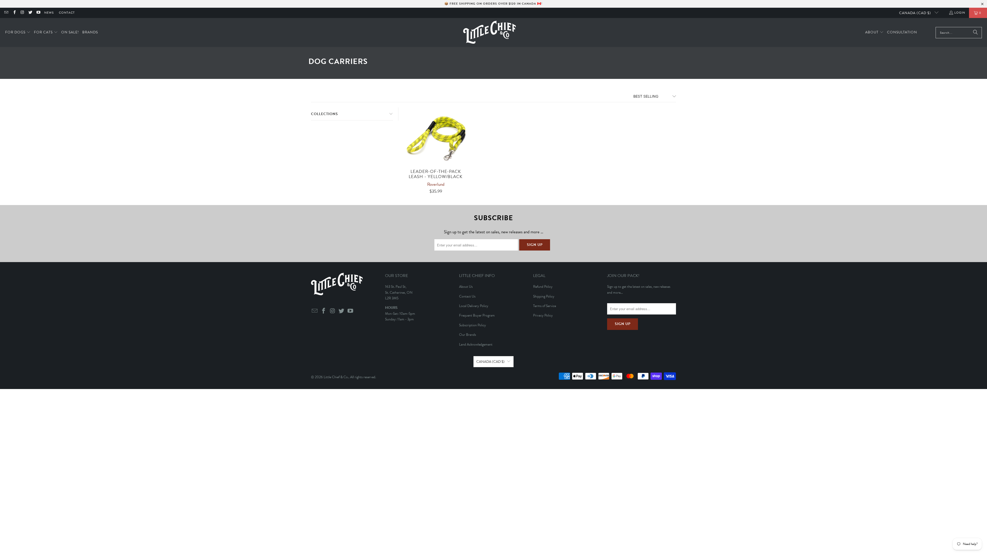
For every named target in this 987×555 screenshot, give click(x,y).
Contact (67, 12)
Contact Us (467, 296)
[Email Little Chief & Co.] (6, 13)
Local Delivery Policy (473, 306)
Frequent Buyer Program (477, 315)
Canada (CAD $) (915, 13)
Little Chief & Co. (336, 377)
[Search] (975, 32)
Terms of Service (544, 306)
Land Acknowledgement (475, 344)
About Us (466, 286)
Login (959, 12)
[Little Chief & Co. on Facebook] (14, 13)
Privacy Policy (543, 315)
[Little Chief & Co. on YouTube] (38, 13)
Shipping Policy (543, 296)
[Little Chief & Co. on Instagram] (22, 13)
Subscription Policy (472, 325)
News (49, 12)
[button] (18, 32)
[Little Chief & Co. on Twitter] (30, 13)
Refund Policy (543, 286)
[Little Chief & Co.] (489, 32)
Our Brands (467, 334)
